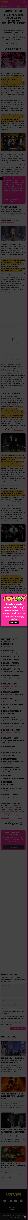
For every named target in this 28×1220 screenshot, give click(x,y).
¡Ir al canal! (14, 622)
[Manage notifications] (24, 1217)
